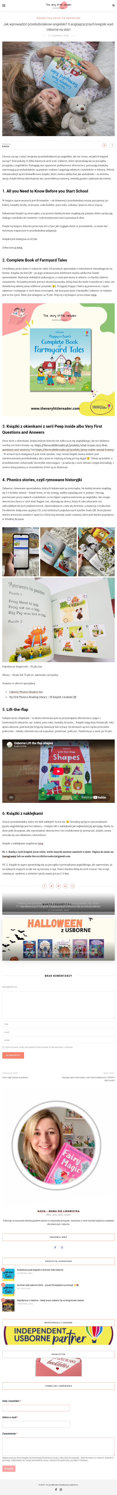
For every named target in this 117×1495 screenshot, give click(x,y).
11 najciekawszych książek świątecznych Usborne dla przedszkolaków (58, 906)
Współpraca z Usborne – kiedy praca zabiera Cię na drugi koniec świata (50, 1300)
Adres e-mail (10, 1417)
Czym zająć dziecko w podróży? (15, 1077)
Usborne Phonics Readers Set (26, 691)
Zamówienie (10, 1433)
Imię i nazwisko (11, 1401)
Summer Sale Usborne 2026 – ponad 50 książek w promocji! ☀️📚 (48, 1285)
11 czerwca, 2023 (58, 36)
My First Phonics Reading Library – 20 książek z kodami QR (42, 696)
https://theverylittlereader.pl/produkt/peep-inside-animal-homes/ (74, 449)
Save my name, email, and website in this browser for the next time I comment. (39, 1047)
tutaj (19, 247)
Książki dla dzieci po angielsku (58, 18)
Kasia (5, 146)
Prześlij (9, 1468)
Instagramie (9, 856)
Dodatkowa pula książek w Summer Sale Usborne (40, 1270)
